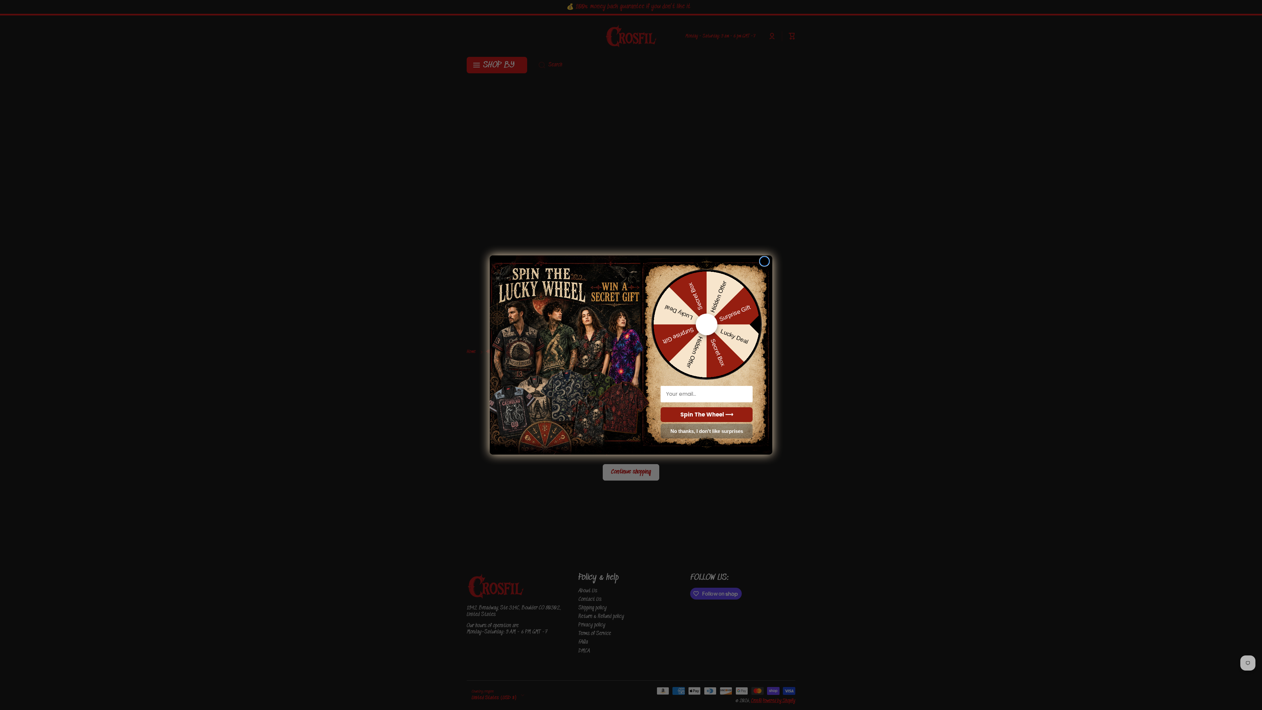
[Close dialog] (764, 261)
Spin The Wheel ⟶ (706, 414)
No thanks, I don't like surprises (706, 431)
